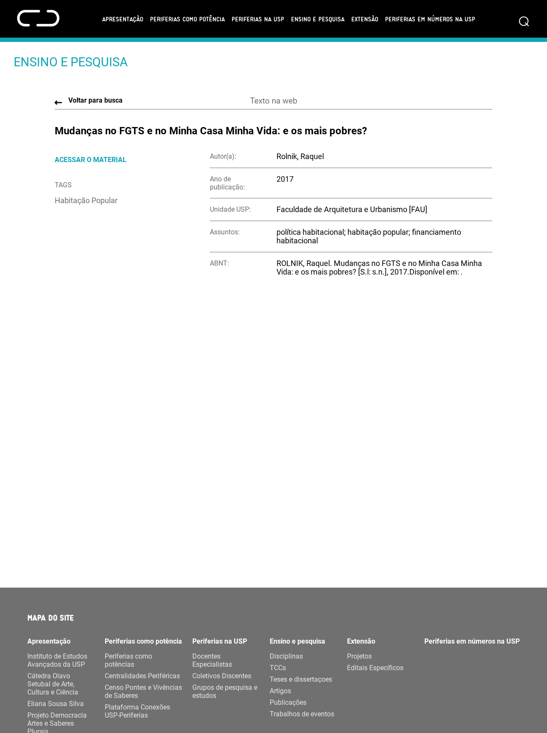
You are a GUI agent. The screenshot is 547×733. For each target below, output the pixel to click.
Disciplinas (286, 656)
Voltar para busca (95, 100)
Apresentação (122, 18)
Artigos (280, 691)
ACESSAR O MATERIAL (90, 160)
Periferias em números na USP (430, 18)
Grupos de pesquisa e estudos (224, 691)
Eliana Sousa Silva (55, 704)
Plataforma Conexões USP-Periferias (137, 711)
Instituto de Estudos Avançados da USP (57, 660)
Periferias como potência (187, 18)
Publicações (288, 702)
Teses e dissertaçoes (301, 679)
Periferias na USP (258, 18)
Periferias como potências (128, 660)
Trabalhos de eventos (302, 714)
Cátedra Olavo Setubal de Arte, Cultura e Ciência (52, 684)
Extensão (364, 18)
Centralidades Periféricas (142, 676)
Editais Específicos (375, 668)
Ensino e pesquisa (317, 18)
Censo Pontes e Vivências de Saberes (143, 691)
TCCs (278, 668)
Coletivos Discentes (221, 676)
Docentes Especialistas (212, 660)
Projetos (359, 656)
